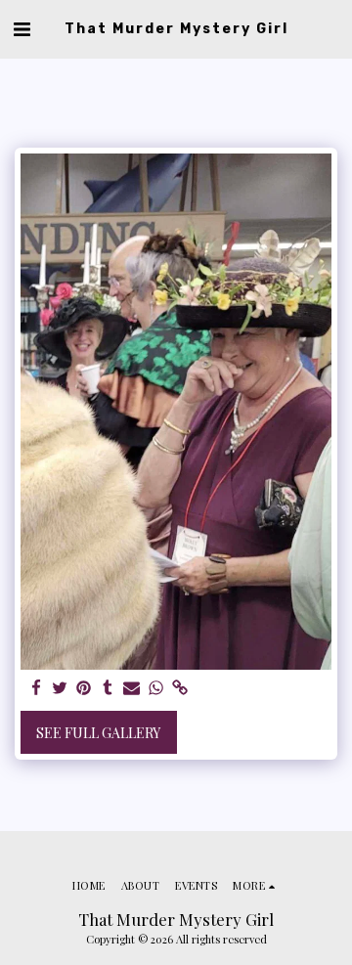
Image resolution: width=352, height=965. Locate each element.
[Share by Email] (132, 688)
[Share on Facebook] (36, 688)
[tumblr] (108, 688)
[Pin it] (84, 688)
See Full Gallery (98, 733)
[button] (21, 28)
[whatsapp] (156, 688)
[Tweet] (60, 688)
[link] (180, 688)
